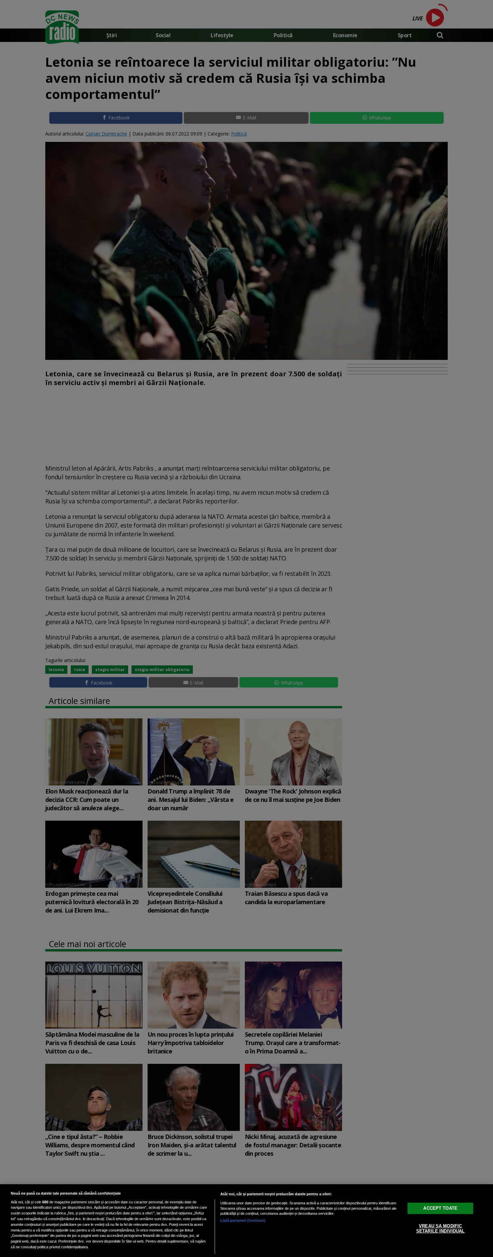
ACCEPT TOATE (440, 1207)
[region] (246, 1220)
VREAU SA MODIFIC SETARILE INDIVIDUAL (440, 1228)
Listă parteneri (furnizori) (243, 1220)
